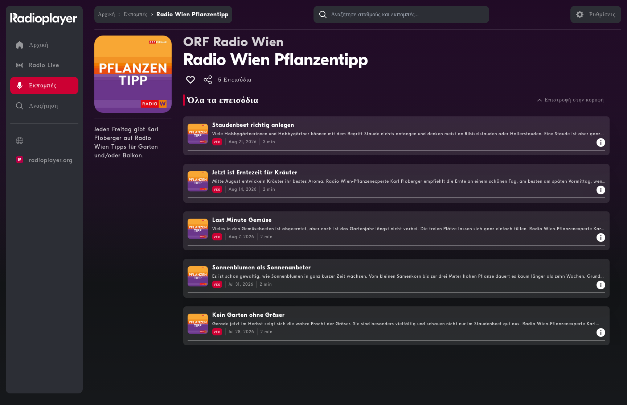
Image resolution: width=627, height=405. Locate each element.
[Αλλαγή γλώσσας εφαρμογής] (44, 141)
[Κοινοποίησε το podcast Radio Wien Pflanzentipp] (208, 80)
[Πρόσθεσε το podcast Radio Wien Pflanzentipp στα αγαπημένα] (190, 80)
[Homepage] (43, 19)
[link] (106, 14)
